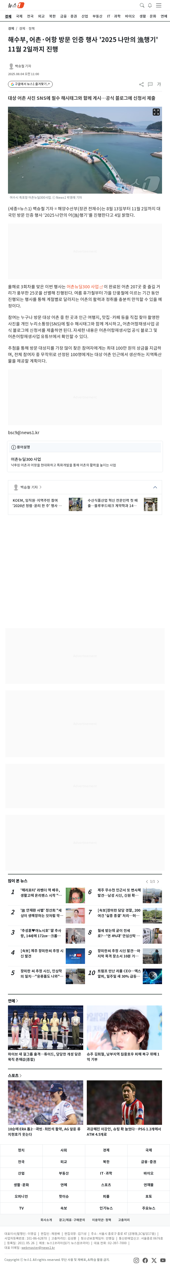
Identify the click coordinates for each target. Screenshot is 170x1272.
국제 (148, 1150)
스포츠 (13, 1075)
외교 (63, 1162)
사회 (63, 1150)
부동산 (64, 1173)
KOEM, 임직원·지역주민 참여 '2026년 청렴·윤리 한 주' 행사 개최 (37, 503)
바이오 (149, 1173)
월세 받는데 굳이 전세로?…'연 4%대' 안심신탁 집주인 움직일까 (119, 936)
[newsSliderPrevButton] (147, 881)
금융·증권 (148, 1162)
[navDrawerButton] (158, 5)
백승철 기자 (23, 66)
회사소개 (46, 1220)
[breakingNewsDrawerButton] (150, 5)
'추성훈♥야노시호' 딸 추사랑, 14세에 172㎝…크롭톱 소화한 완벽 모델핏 (41, 936)
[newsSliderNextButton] (158, 881)
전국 (21, 1162)
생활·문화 (21, 1185)
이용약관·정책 (101, 1220)
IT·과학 (106, 1173)
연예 (11, 1001)
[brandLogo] (16, 5)
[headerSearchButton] (142, 5)
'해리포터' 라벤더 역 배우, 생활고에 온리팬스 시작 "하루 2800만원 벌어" (41, 895)
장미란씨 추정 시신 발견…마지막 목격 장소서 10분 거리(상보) (119, 956)
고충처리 (124, 1220)
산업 (21, 1173)
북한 (106, 1162)
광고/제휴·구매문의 (72, 1220)
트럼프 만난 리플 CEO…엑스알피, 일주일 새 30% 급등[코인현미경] (119, 976)
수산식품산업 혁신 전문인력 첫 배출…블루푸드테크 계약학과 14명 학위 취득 (113, 503)
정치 (21, 1150)
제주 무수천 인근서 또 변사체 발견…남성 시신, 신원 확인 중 (119, 895)
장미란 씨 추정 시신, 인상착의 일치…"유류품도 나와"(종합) (41, 976)
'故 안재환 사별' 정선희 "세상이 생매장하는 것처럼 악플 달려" (42, 915)
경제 (11, 28)
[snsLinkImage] (136, 1260)
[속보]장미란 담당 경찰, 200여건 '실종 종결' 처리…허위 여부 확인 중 (119, 915)
